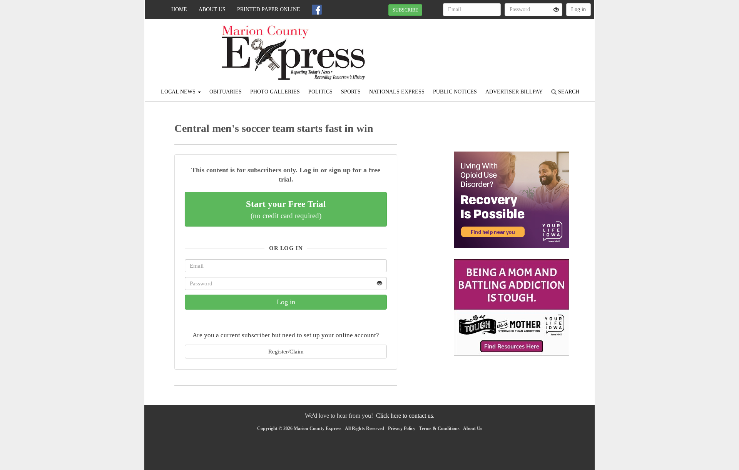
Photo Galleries (275, 92)
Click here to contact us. (405, 415)
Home (179, 9)
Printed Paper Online (268, 9)
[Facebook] (317, 9)
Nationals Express (397, 92)
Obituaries (225, 92)
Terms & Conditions (439, 428)
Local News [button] (179, 92)
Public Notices (455, 92)
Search (568, 92)
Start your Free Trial (286, 209)
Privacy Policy (401, 428)
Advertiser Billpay (514, 92)
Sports (351, 92)
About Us (212, 9)
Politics (320, 92)
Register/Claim (286, 351)
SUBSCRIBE (405, 10)
